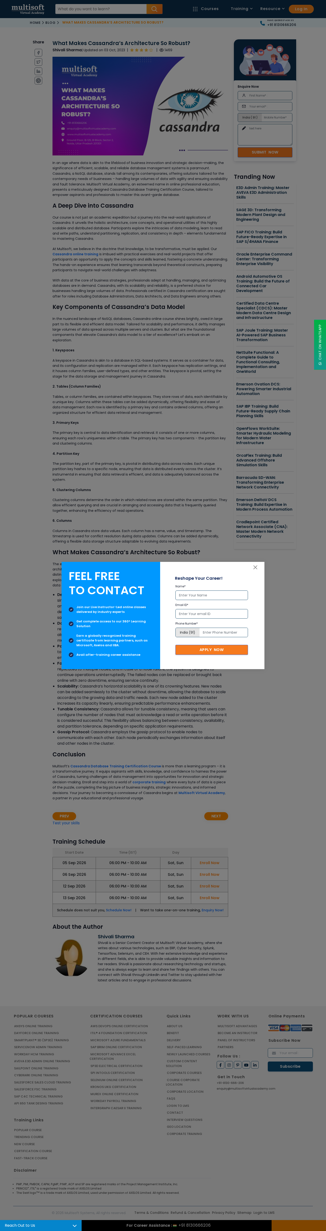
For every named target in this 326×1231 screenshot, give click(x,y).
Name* (180, 586)
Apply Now (212, 649)
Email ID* (181, 605)
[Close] (255, 567)
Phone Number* (186, 623)
